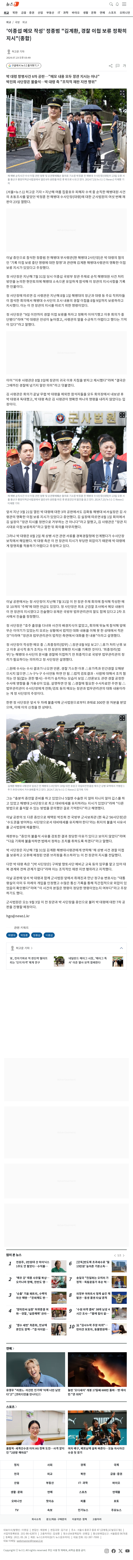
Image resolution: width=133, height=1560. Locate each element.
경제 (83, 1465)
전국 (16, 1474)
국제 (116, 1465)
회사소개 (36, 1519)
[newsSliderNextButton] (123, 1255)
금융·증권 (116, 1474)
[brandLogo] (12, 4)
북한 (83, 1474)
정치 (16, 1465)
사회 (49, 1465)
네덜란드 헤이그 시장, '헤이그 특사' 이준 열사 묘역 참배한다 (88, 960)
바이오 (116, 1483)
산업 (16, 1483)
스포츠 (10, 1407)
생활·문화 (17, 1492)
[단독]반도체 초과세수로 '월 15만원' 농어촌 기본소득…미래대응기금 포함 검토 (92, 1266)
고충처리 (96, 1519)
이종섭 (49, 935)
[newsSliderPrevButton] (115, 1255)
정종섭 (36, 935)
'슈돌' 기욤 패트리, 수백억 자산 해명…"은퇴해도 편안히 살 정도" (32, 1298)
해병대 (11, 935)
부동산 (50, 1483)
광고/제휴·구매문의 (56, 1519)
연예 (9, 1348)
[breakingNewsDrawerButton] (117, 3)
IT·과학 (83, 1483)
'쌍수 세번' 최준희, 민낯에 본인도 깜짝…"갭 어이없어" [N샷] (32, 1329)
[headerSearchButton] (111, 3)
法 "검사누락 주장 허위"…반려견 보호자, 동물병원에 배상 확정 (92, 1329)
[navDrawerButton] (124, 4)
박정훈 (24, 935)
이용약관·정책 (79, 1519)
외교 (8, 22)
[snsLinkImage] (107, 1550)
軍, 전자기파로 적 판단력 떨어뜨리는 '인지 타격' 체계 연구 (29, 960)
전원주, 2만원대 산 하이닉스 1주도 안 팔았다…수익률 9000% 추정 (32, 1266)
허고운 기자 (18, 51)
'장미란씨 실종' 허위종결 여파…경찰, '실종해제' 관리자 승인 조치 (32, 1314)
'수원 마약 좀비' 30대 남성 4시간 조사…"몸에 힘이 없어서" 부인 (93, 1314)
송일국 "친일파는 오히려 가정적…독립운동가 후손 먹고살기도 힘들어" (92, 1282)
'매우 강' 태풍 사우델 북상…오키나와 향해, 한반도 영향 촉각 (32, 1282)
